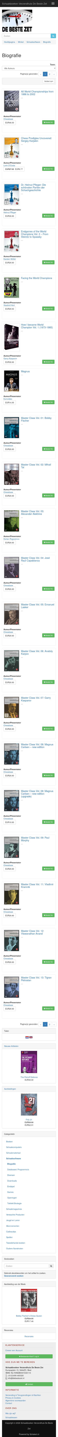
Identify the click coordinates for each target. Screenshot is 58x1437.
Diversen (10, 1175)
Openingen (11, 1197)
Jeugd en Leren (13, 1220)
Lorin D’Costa (9, 165)
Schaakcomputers (14, 1147)
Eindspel (10, 1186)
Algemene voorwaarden (15, 1400)
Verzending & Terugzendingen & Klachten (23, 1395)
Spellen (9, 1237)
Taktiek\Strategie (14, 1203)
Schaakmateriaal (13, 1152)
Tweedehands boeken (15, 1242)
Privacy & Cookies (13, 1397)
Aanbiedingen (10, 1088)
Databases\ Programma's (17, 1169)
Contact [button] (30, 1384)
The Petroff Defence (29, 1077)
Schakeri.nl (34, 1434)
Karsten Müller (10, 259)
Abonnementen (12, 1226)
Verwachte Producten (15, 1214)
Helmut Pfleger (10, 212)
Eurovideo (8, 399)
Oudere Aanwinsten (14, 1248)
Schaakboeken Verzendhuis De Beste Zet (24, 3)
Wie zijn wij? (10, 1413)
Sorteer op (48, 81)
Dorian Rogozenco (11, 539)
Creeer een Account (14, 1350)
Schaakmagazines (14, 1209)
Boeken (9, 1141)
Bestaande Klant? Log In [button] (30, 1356)
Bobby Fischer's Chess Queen (29, 1315)
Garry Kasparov (10, 358)
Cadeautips (11, 1231)
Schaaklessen (11, 1417)
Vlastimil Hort (9, 305)
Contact (8, 1403)
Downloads (11, 1180)
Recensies (29, 1336)
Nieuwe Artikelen (11, 1046)
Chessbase (8, 119)
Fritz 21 (29, 1119)
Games (9, 1192)
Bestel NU (49, 122)
